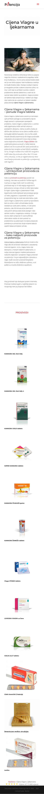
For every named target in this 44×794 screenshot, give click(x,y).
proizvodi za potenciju (18, 178)
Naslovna (11, 782)
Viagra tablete (29, 141)
